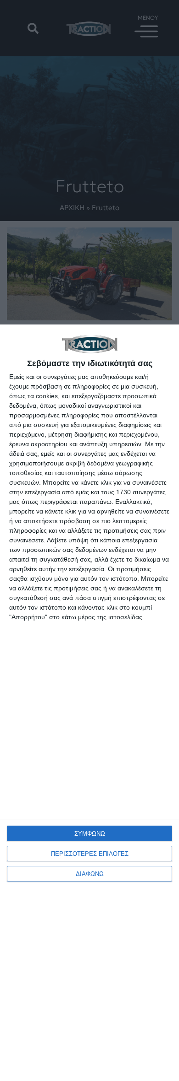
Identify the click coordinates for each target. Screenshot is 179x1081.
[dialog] (89, 702)
